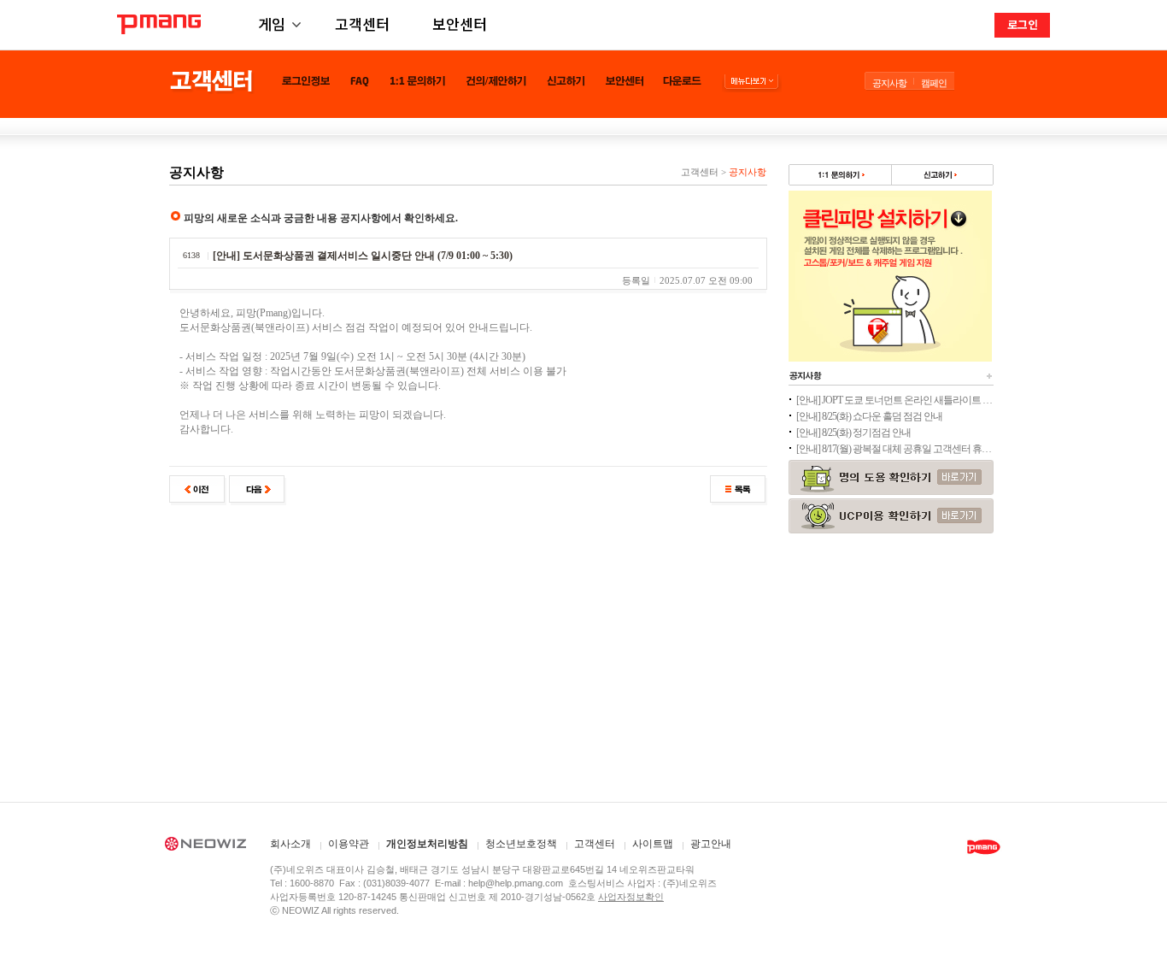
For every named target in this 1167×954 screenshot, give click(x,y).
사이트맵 (652, 844)
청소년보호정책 (521, 844)
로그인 (1022, 24)
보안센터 (459, 23)
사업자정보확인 (631, 897)
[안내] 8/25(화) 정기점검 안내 (853, 433)
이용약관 (348, 844)
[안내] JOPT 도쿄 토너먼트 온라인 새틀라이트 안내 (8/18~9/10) (894, 400)
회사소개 (290, 844)
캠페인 (934, 83)
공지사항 (889, 83)
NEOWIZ (205, 846)
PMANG (159, 24)
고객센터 (362, 23)
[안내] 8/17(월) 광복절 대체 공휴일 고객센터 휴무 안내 (894, 449)
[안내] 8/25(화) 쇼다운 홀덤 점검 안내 (869, 416)
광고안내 (710, 844)
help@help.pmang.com (515, 883)
